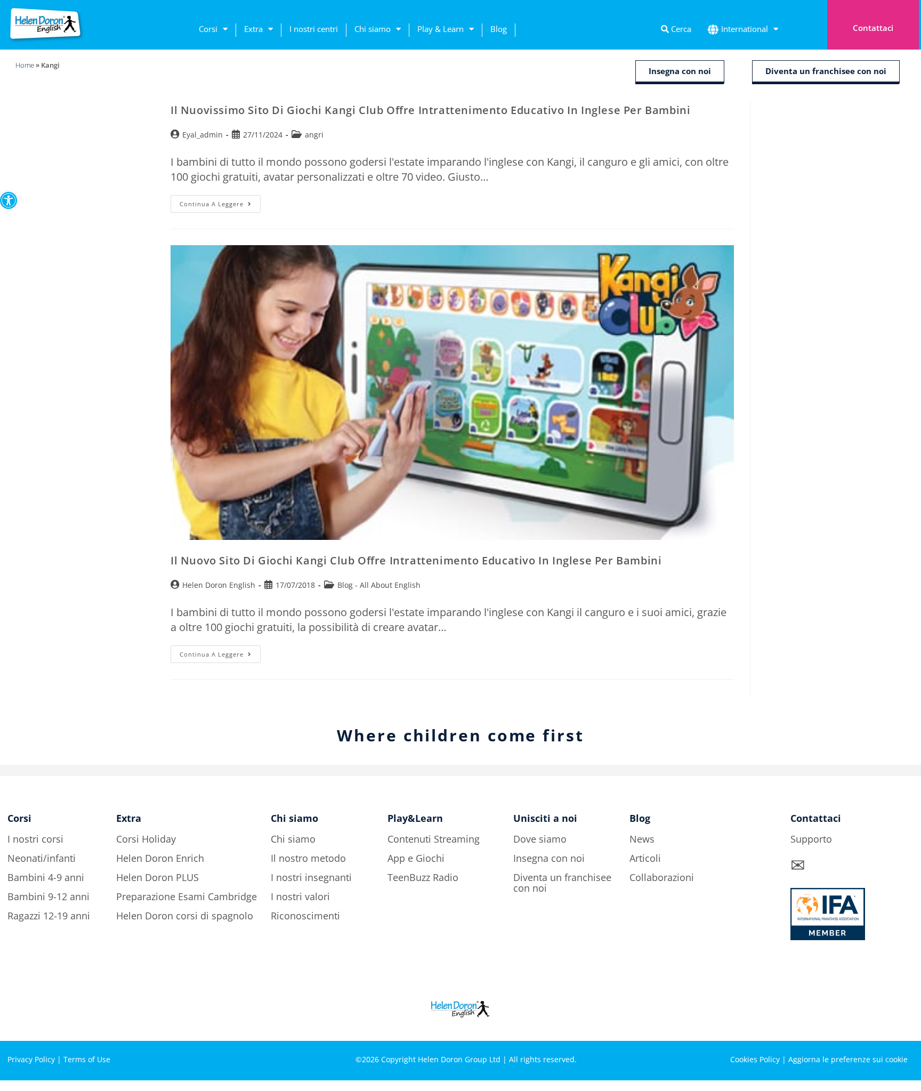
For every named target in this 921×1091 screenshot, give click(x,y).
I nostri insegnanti (311, 877)
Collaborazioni (661, 877)
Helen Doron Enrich (160, 858)
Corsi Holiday (146, 839)
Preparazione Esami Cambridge (186, 896)
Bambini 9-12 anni (48, 896)
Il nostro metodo (308, 858)
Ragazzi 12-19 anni (48, 915)
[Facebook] (812, 1022)
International (744, 28)
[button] (8, 200)
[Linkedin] (871, 1022)
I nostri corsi (35, 839)
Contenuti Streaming (433, 839)
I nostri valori (300, 896)
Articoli (645, 858)
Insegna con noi (549, 858)
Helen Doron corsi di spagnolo (184, 915)
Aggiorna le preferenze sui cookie (848, 1059)
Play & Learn (440, 28)
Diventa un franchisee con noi (562, 882)
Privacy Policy (31, 1059)
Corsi (208, 28)
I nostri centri (313, 28)
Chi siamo (372, 28)
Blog (498, 28)
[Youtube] (900, 1022)
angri (314, 135)
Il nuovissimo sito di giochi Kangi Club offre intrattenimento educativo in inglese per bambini (430, 110)
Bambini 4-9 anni (45, 877)
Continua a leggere (220, 201)
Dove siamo (540, 839)
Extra (253, 28)
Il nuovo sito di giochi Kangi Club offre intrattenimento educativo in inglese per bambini (416, 560)
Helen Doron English (218, 585)
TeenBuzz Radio (422, 877)
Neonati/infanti (41, 858)
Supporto (811, 839)
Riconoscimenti (305, 915)
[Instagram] (841, 1022)
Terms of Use (86, 1059)
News (642, 839)
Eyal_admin (202, 135)
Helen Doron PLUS (157, 877)
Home (24, 65)
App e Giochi (416, 858)
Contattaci (873, 27)
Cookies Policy (755, 1059)
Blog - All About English (379, 585)
